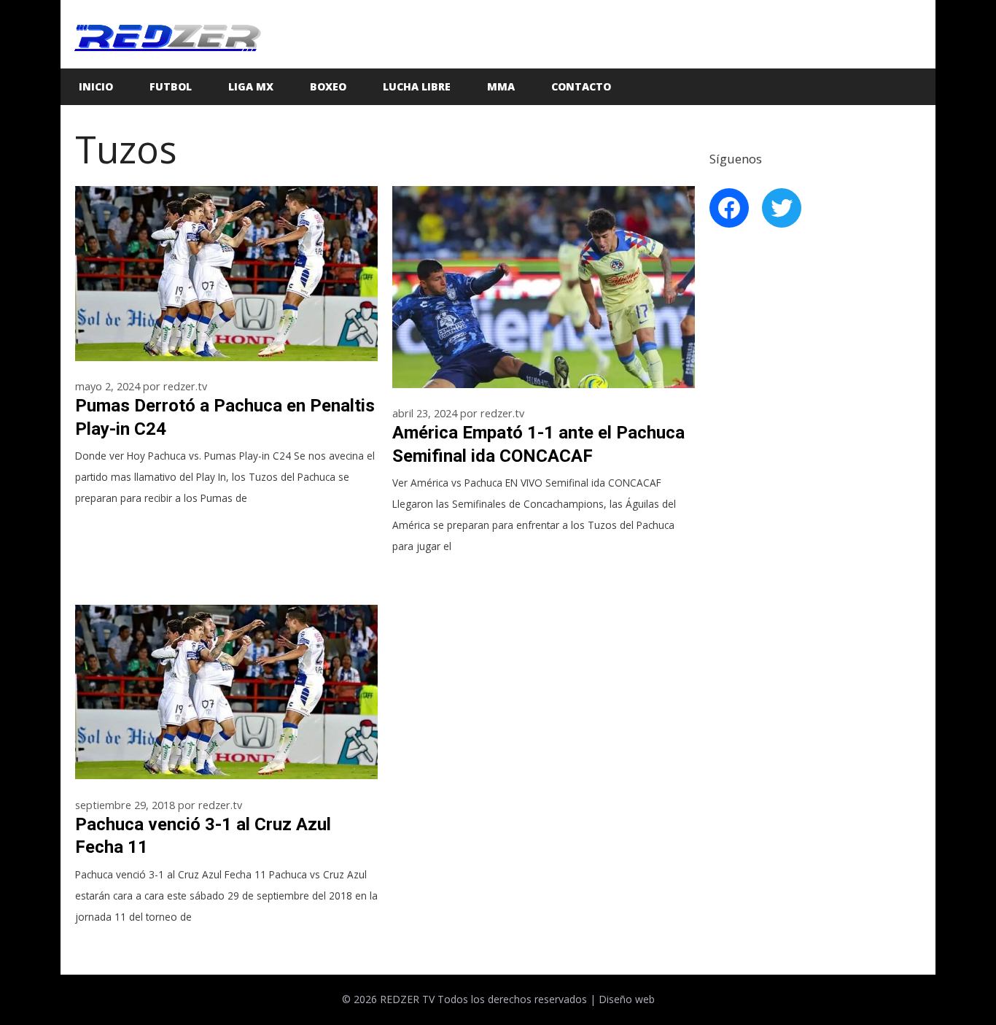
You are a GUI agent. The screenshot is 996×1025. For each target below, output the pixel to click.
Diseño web (627, 999)
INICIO (96, 86)
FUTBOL (170, 86)
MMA (501, 86)
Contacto (581, 86)
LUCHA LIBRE (417, 86)
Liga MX (250, 86)
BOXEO (328, 86)
